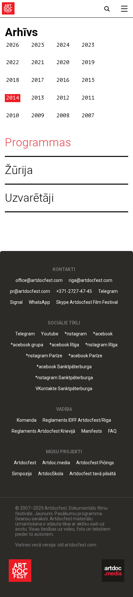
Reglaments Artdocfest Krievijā (43, 431)
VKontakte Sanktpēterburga (64, 388)
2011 (88, 98)
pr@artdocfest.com (30, 291)
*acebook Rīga (64, 344)
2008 (62, 115)
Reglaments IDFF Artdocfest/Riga (77, 420)
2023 (88, 45)
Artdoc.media (56, 462)
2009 (37, 115)
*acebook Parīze (85, 355)
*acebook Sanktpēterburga (64, 366)
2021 (37, 62)
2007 (88, 115)
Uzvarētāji (29, 198)
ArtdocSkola (50, 473)
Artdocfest (25, 462)
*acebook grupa (27, 344)
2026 (12, 45)
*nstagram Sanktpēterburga (64, 377)
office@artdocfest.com (39, 280)
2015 (88, 80)
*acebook (103, 334)
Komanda (26, 420)
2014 (12, 98)
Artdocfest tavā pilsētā (92, 473)
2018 (12, 80)
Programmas (38, 142)
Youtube (49, 334)
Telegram (25, 334)
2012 (62, 98)
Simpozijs (22, 473)
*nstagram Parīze (44, 355)
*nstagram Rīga (101, 344)
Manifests (91, 431)
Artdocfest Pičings (95, 462)
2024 (62, 45)
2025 (37, 45)
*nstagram (76, 334)
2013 (37, 98)
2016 (62, 80)
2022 (12, 62)
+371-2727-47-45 (74, 291)
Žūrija (19, 170)
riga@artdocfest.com (90, 280)
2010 (12, 115)
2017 (37, 80)
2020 (62, 62)
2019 (88, 62)
